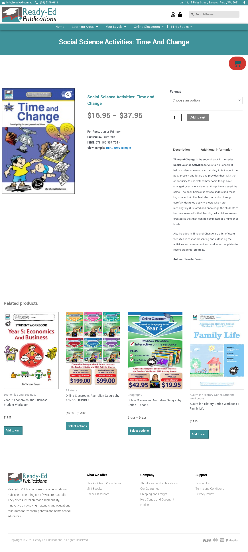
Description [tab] (181, 149)
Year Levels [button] (114, 27)
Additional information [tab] (216, 149)
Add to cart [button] (13, 430)
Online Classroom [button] (147, 27)
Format (175, 92)
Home (60, 27)
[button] (68, 95)
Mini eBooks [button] (180, 27)
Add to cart (197, 117)
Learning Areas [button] (83, 27)
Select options (77, 426)
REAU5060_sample (118, 148)
